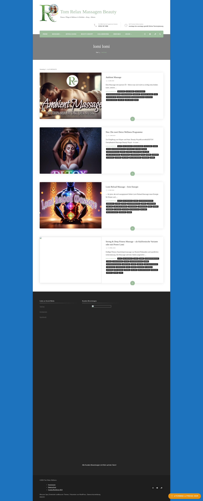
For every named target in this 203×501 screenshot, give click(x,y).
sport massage (118, 269)
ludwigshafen (135, 154)
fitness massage (126, 94)
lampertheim (137, 151)
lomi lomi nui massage (113, 154)
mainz (142, 154)
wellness (125, 157)
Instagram (43, 312)
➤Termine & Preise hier (186, 496)
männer (148, 154)
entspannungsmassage (113, 94)
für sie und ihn (111, 97)
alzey (119, 146)
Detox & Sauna (71, 34)
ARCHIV (127, 34)
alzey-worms (130, 91)
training (127, 269)
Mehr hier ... (129, 118)
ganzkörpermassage (113, 151)
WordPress (82, 494)
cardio (136, 258)
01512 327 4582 (103, 26)
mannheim (155, 154)
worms (152, 157)
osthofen (118, 157)
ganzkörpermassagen (123, 97)
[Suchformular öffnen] (160, 34)
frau (155, 94)
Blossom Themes (63, 494)
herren (123, 151)
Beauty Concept (87, 34)
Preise (45, 34)
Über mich (117, 34)
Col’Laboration (103, 34)
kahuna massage (112, 99)
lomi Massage (125, 154)
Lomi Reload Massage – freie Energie (122, 187)
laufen (133, 264)
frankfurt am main (146, 94)
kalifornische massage (113, 264)
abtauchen (121, 91)
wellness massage (135, 157)
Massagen (56, 34)
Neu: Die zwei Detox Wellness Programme (124, 132)
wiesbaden (145, 157)
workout (109, 272)
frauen (144, 149)
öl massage (110, 157)
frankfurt (136, 94)
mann (136, 99)
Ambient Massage (113, 77)
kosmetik (129, 151)
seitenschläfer (134, 209)
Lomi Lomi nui (129, 99)
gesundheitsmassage (138, 97)
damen (155, 146)
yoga (121, 272)
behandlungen (138, 146)
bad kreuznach (140, 91)
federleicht (130, 149)
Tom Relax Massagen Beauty (88, 11)
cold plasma (148, 146)
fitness (138, 149)
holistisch (149, 97)
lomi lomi (121, 99)
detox (108, 149)
